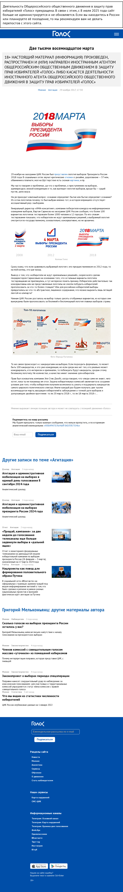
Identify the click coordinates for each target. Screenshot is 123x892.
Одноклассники (39, 834)
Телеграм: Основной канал (45, 818)
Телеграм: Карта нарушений (46, 822)
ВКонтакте (37, 838)
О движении (38, 776)
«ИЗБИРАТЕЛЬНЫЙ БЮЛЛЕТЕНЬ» (62, 425)
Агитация (52, 89)
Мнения (35, 761)
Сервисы (36, 768)
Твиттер (36, 841)
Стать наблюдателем (42, 780)
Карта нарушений (40, 797)
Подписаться (46, 434)
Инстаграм (37, 845)
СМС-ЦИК (36, 801)
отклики (69, 177)
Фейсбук (36, 830)
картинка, (75, 180)
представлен (61, 174)
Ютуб (34, 849)
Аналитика (37, 765)
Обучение (36, 772)
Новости (36, 757)
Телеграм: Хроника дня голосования (50, 826)
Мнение (42, 89)
